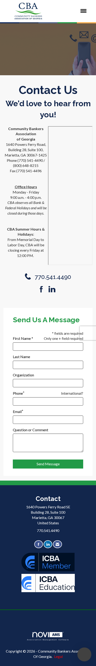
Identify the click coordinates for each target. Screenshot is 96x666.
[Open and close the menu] (72, 11)
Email (17, 411)
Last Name (21, 356)
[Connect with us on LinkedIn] (53, 289)
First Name (22, 338)
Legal (58, 656)
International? (72, 393)
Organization (23, 375)
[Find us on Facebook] (43, 289)
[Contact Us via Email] (57, 544)
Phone (18, 393)
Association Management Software (48, 640)
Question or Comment (30, 430)
